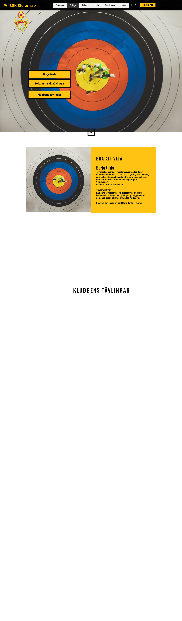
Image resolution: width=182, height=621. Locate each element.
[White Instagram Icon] (135, 4)
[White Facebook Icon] (131, 4)
